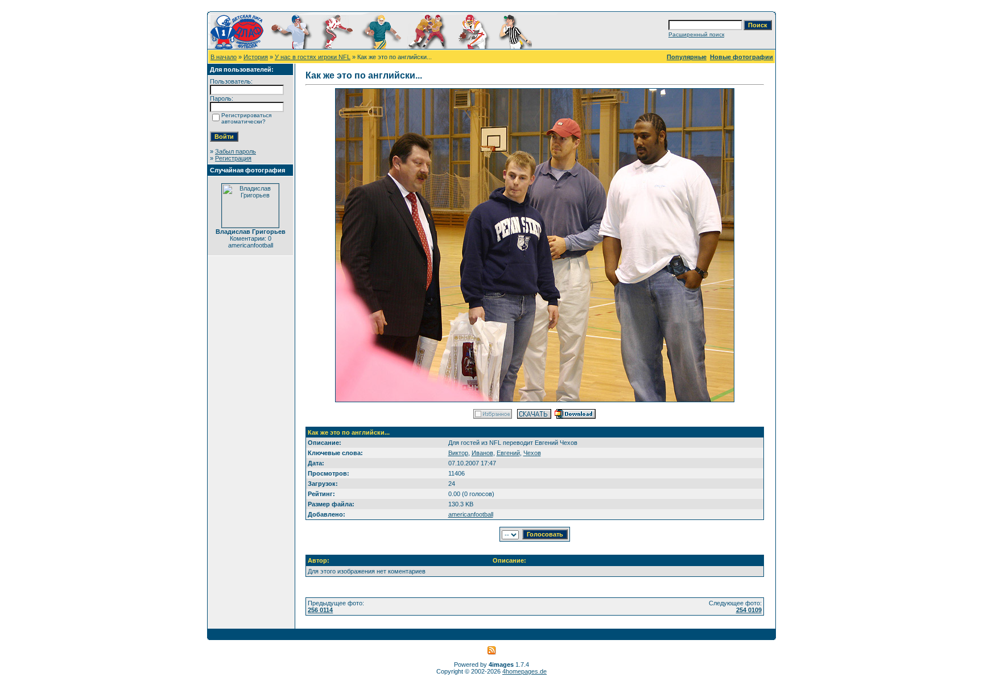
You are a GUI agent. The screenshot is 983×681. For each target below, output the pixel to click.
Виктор (458, 452)
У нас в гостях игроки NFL (312, 56)
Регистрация (233, 158)
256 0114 (320, 609)
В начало (223, 56)
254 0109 (749, 609)
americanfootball (470, 514)
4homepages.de (524, 671)
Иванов (482, 452)
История (255, 56)
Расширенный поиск (696, 34)
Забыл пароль (235, 151)
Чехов (532, 452)
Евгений (508, 452)
